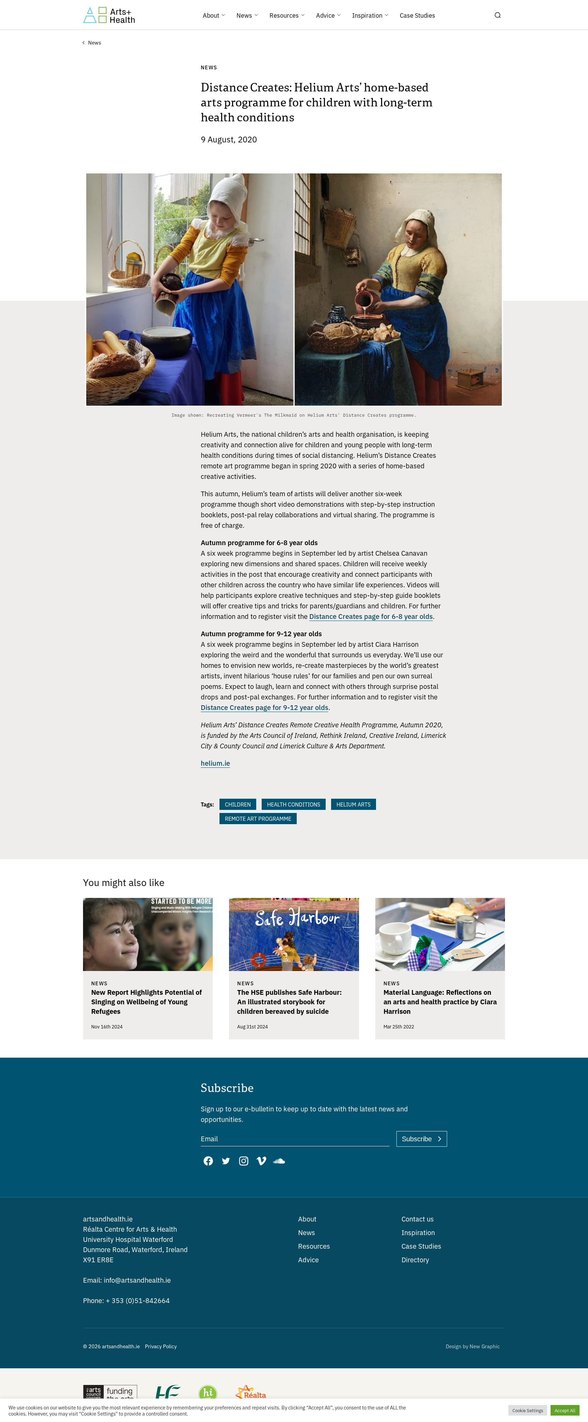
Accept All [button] (565, 1410)
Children (238, 804)
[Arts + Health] (109, 15)
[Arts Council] (110, 1395)
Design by (473, 1346)
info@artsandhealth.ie (127, 1280)
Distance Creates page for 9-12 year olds (264, 707)
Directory (415, 1259)
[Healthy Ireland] (207, 1395)
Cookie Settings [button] (527, 1410)
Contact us (418, 1219)
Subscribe (417, 1139)
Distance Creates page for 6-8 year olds (371, 616)
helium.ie (215, 762)
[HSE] (167, 1395)
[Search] (497, 14)
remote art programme (258, 818)
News (306, 1232)
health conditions (293, 804)
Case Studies (421, 1246)
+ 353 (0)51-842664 (126, 1300)
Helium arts (354, 804)
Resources (314, 1246)
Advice (308, 1259)
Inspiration (418, 1232)
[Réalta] (251, 1395)
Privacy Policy (161, 1346)
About (307, 1219)
